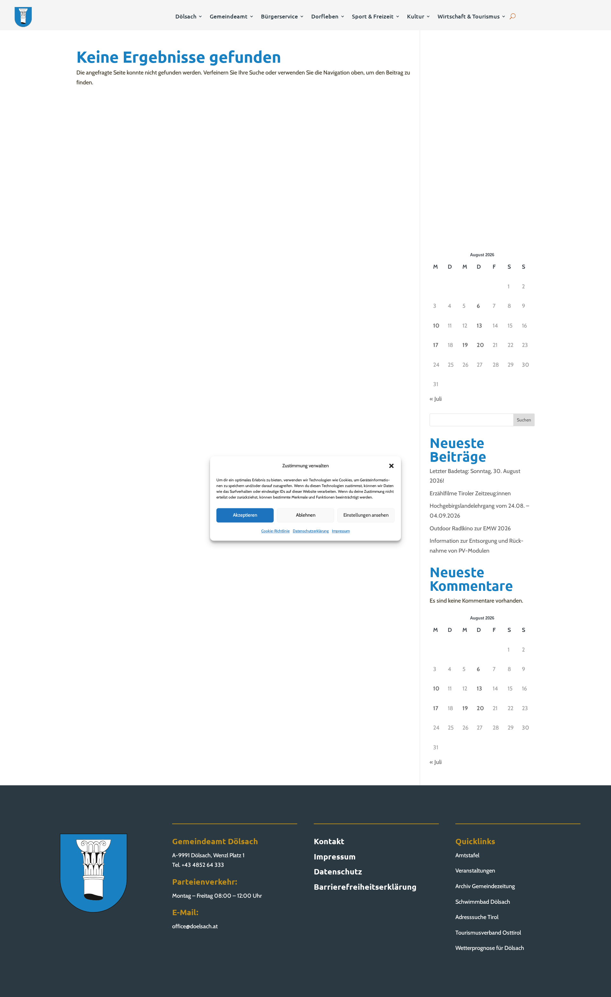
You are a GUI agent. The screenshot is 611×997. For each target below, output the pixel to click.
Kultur (415, 17)
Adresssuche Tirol (476, 917)
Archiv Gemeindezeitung (485, 886)
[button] (391, 466)
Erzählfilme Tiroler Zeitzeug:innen (470, 493)
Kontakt (329, 841)
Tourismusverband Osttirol (488, 932)
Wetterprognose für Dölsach (489, 947)
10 (436, 325)
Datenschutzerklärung (311, 530)
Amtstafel (467, 855)
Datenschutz (338, 871)
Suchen (524, 420)
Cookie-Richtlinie (275, 530)
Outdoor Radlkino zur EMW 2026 (470, 528)
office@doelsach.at (195, 926)
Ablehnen (305, 515)
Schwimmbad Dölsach (482, 901)
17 (435, 345)
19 (465, 345)
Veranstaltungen (475, 870)
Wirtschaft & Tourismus (469, 17)
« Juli (436, 398)
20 (480, 345)
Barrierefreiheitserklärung (365, 886)
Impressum (341, 530)
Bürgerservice (279, 17)
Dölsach (185, 17)
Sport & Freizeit (373, 17)
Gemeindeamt (229, 17)
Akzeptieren (245, 515)
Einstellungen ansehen (366, 515)
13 (479, 325)
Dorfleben (325, 17)
